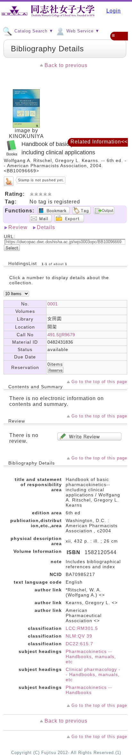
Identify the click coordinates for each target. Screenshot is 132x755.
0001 (52, 303)
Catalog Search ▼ (33, 31)
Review (18, 227)
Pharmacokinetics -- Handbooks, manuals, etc (91, 656)
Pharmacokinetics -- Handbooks (89, 690)
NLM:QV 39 (79, 636)
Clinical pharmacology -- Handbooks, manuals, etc (93, 674)
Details (46, 227)
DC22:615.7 (79, 643)
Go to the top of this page (99, 381)
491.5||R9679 (61, 334)
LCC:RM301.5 (82, 628)
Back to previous (66, 65)
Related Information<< (99, 141)
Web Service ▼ (82, 31)
